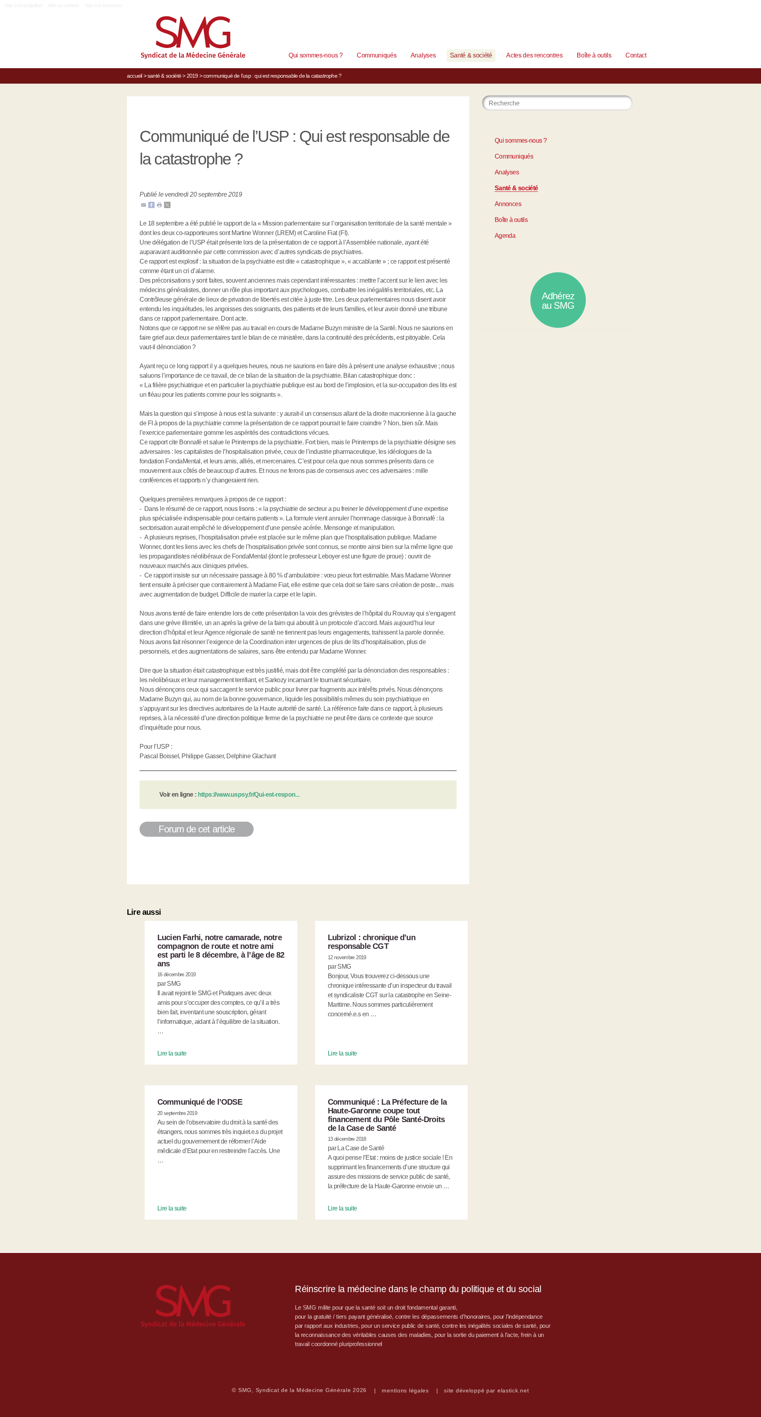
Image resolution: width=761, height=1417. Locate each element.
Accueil (134, 76)
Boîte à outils (594, 55)
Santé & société (471, 55)
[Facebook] (151, 204)
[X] (167, 204)
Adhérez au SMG (558, 301)
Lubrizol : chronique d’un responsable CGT (371, 941)
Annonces (508, 204)
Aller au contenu (63, 5)
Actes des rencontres (534, 55)
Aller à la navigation (23, 5)
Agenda (505, 235)
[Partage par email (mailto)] (143, 204)
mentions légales (405, 1390)
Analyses (423, 55)
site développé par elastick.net (486, 1390)
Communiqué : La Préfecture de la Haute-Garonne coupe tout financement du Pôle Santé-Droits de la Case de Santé (387, 1115)
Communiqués (376, 55)
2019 (192, 76)
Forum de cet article (197, 829)
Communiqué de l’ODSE (199, 1102)
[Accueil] (180, 39)
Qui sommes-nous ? (316, 55)
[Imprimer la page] (159, 204)
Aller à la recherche (103, 5)
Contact (635, 55)
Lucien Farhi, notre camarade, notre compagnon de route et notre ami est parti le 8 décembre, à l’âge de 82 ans (221, 950)
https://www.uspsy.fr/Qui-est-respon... (249, 794)
